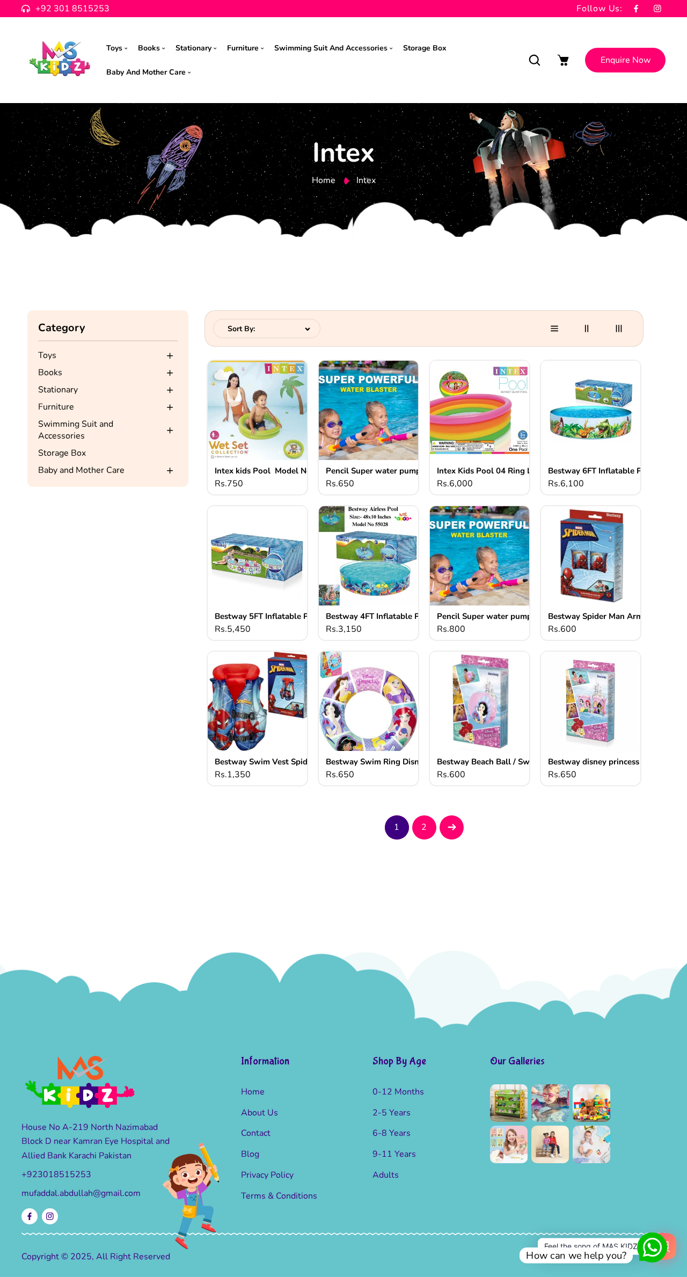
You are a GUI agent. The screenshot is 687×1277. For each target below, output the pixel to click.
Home (323, 180)
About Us (259, 1113)
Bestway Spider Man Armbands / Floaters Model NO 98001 (607, 616)
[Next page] (452, 827)
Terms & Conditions (279, 1196)
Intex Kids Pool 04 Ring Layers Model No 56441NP (496, 471)
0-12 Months (398, 1092)
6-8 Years (391, 1133)
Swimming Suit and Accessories (75, 430)
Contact (256, 1133)
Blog (250, 1154)
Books (50, 372)
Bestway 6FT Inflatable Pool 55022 (607, 471)
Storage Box (62, 453)
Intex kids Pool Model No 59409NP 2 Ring (274, 471)
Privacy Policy (267, 1175)
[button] (534, 60)
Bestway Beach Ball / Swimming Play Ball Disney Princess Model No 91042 (496, 762)
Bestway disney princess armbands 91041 (607, 762)
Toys (47, 355)
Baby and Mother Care (81, 470)
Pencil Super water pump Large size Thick (496, 616)
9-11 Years (394, 1154)
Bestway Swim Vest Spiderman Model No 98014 (274, 762)
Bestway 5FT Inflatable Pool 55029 (274, 616)
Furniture (56, 407)
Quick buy (258, 412)
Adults (385, 1175)
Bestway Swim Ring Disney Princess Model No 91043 (385, 762)
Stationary (58, 390)
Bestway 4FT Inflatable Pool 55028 (385, 616)
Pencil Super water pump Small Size (385, 471)
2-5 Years (391, 1113)
